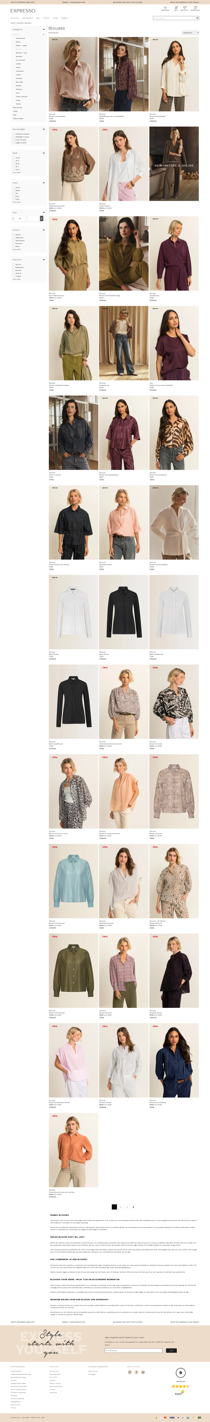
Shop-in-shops (55, 1383)
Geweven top (104, 384)
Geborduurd (20, 240)
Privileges (91, 1374)
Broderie (19, 243)
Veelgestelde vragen (18, 1383)
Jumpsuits (19, 71)
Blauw (18, 190)
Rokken (18, 86)
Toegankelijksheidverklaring (21, 1374)
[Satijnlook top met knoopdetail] (174, 343)
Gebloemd (19, 238)
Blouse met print (156, 743)
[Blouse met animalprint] (174, 433)
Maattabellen (15, 1402)
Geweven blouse (105, 563)
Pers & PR (53, 1377)
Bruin (17, 196)
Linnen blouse (104, 205)
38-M (17, 164)
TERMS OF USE (35, 1417)
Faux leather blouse (56, 294)
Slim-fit (18, 264)
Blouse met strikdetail (158, 1101)
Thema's (19, 89)
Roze (17, 199)
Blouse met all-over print (58, 832)
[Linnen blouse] (124, 164)
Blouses (19, 49)
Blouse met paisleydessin (108, 474)
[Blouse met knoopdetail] (174, 522)
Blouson (19, 270)
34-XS (18, 158)
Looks (55, 18)
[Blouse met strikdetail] (174, 1060)
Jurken (18, 75)
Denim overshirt (55, 474)
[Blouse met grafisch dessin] (73, 343)
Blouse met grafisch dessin (59, 384)
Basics (18, 42)
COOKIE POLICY (15, 1417)
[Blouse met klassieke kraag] (124, 253)
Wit (17, 193)
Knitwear (19, 78)
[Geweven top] (124, 343)
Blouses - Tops (21, 53)
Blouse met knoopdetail (158, 563)
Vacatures (53, 1392)
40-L (17, 166)
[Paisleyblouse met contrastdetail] (124, 74)
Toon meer (17, 172)
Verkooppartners (56, 1386)
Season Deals (18, 118)
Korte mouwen (21, 140)
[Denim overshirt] (73, 433)
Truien (18, 100)
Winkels (64, 18)
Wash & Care (15, 1405)
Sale (38, 18)
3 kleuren (102, 838)
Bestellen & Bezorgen (19, 1386)
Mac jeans (19, 82)
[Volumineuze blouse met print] (124, 702)
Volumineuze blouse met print (110, 743)
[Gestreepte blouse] (124, 881)
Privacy (13, 1408)
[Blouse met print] (174, 702)
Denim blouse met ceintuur (59, 563)
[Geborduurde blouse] (73, 164)
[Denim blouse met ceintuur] (73, 522)
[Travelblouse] (174, 253)
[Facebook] (136, 1372)
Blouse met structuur (57, 922)
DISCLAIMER (25, 1417)
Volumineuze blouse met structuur (62, 1191)
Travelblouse (154, 294)
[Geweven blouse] (124, 522)
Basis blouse (54, 653)
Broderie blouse (156, 1012)
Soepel (18, 276)
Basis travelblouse (156, 653)
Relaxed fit (20, 267)
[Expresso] (23, 11)
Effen (17, 246)
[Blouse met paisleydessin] (124, 433)
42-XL (18, 169)
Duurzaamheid (55, 1374)
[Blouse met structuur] (73, 881)
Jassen (18, 64)
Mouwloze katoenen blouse (109, 832)
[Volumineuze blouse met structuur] (73, 1150)
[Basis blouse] (73, 612)
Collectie (15, 18)
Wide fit (18, 273)
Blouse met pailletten (57, 115)
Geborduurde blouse (57, 205)
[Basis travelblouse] (174, 612)
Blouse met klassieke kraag (109, 294)
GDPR (43, 1417)
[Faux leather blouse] (73, 253)
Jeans (18, 67)
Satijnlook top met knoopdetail (161, 384)
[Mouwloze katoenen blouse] (124, 791)
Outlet (46, 18)
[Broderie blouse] (174, 970)
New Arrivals (27, 18)
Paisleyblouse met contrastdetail (111, 115)
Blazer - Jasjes (21, 45)
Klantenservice (16, 1371)
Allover (18, 235)
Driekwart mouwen (22, 134)
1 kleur (101, 121)
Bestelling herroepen (18, 1377)
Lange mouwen (21, 143)
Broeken (19, 56)
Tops (17, 93)
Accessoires (20, 38)
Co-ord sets (20, 60)
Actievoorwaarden (17, 1398)
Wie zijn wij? (54, 1371)
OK (171, 1350)
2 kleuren (52, 121)
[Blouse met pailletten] (73, 74)
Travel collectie (21, 96)
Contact (14, 1380)
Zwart (18, 187)
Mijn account (93, 1371)
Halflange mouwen (22, 137)
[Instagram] (129, 1372)
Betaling (14, 1395)
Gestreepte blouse (106, 922)
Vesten (18, 104)
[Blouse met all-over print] (73, 791)
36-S (17, 161)
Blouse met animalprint (158, 474)
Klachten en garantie (18, 1392)
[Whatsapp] (143, 1372)
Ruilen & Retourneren (18, 1389)
